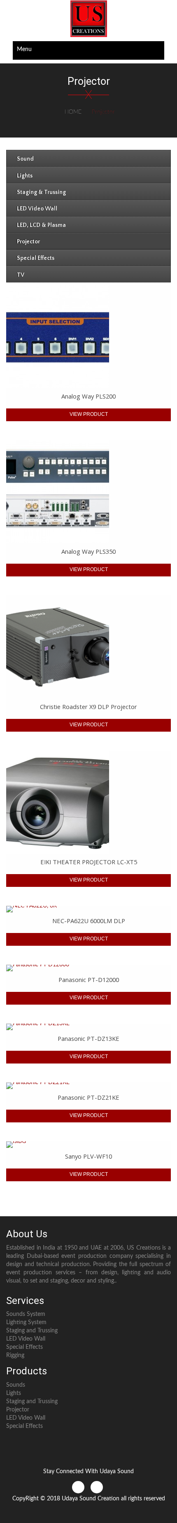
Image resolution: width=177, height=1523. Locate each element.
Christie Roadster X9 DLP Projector (88, 706)
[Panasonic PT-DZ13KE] (88, 1027)
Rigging (15, 1355)
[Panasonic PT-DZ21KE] (88, 1085)
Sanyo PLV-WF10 (88, 1156)
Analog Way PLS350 (88, 551)
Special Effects (24, 1347)
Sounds (15, 1385)
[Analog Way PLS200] (88, 336)
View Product (89, 414)
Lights (13, 1393)
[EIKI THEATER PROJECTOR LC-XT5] (88, 802)
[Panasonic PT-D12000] (88, 968)
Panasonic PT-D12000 (88, 979)
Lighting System (26, 1322)
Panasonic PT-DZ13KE (88, 1038)
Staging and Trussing (32, 1331)
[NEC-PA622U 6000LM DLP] (88, 909)
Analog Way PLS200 (88, 396)
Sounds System (25, 1314)
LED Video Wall (25, 1339)
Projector (17, 1410)
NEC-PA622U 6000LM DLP (88, 921)
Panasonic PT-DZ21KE (88, 1097)
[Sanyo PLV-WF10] (88, 1144)
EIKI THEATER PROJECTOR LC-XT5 (88, 862)
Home (73, 112)
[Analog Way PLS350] (88, 491)
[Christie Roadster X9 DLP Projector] (88, 646)
